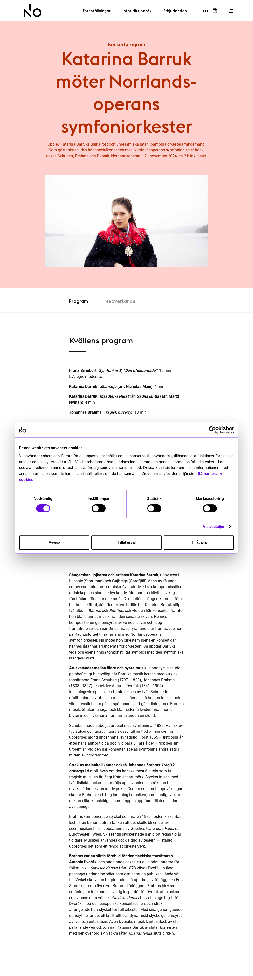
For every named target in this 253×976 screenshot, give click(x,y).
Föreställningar (97, 11)
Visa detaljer (213, 526)
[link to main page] (32, 10)
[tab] (78, 301)
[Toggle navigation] (231, 9)
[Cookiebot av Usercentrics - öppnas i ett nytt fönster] (212, 430)
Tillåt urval (127, 542)
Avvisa (54, 542)
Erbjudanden (175, 11)
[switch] (99, 508)
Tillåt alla (199, 542)
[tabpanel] (126, 638)
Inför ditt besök (137, 11)
